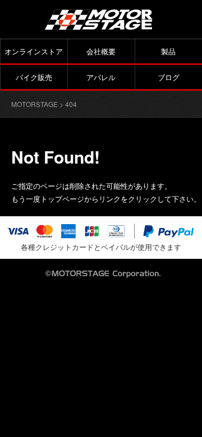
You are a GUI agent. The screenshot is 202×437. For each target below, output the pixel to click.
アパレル (101, 77)
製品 (168, 51)
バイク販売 (34, 77)
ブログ (169, 77)
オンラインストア (33, 51)
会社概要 (101, 51)
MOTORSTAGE (34, 104)
